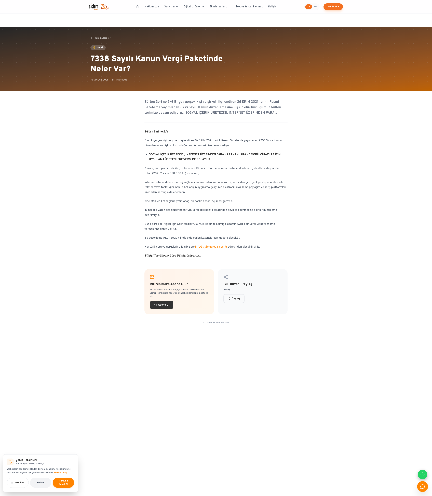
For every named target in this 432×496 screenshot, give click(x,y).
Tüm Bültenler (102, 38)
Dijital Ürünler (192, 6)
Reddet (41, 482)
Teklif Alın (333, 6)
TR (308, 7)
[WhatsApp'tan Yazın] (422, 474)
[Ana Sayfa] (137, 6)
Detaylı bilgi (60, 472)
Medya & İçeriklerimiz (249, 6)
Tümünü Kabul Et (63, 482)
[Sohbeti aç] (422, 486)
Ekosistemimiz (218, 6)
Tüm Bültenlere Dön (218, 322)
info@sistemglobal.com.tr (211, 247)
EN (315, 7)
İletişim (272, 6)
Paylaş (236, 298)
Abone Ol (163, 305)
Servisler (169, 6)
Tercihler (20, 482)
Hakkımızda (152, 6)
